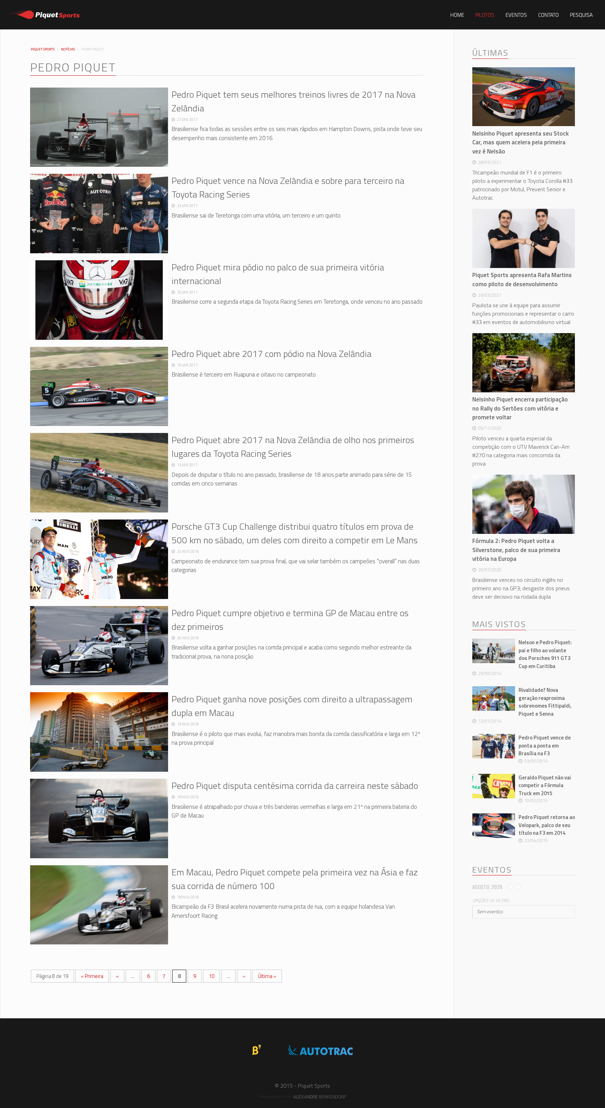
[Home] (43, 15)
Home (457, 15)
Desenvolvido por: (276, 1096)
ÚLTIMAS (490, 53)
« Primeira (92, 976)
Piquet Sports (43, 49)
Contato (548, 15)
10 (211, 976)
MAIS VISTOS (499, 624)
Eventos (516, 15)
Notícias (68, 49)
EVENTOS (492, 870)
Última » (267, 976)
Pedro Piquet (73, 67)
